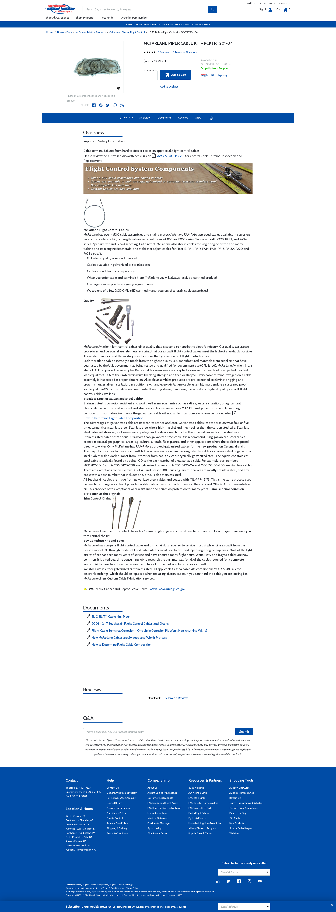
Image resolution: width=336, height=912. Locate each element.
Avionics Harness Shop (241, 792)
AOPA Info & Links (197, 792)
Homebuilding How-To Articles (204, 823)
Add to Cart (177, 75)
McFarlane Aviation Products (91, 32)
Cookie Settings (125, 884)
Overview (144, 117)
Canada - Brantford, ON (78, 845)
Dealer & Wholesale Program (122, 792)
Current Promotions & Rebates (245, 802)
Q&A (198, 117)
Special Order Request (241, 828)
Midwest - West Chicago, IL (80, 828)
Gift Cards (234, 818)
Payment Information (118, 808)
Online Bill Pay (114, 802)
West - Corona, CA (75, 816)
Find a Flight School (198, 813)
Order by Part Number (134, 17)
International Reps (157, 813)
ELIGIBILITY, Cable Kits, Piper (111, 616)
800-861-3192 (93, 791)
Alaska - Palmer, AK (76, 841)
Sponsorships (155, 828)
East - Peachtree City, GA (79, 837)
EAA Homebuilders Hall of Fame (164, 808)
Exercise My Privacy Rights (103, 884)
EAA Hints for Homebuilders (203, 802)
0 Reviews (163, 52)
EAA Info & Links (196, 797)
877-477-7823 (267, 3)
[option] (97, 67)
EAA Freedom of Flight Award (163, 802)
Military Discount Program (202, 828)
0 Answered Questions (185, 52)
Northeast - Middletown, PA (80, 832)
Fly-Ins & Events (197, 818)
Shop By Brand (84, 17)
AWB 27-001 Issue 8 (170, 156)
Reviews (183, 117)
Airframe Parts (64, 32)
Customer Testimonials (160, 797)
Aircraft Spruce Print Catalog (162, 792)
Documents (165, 117)
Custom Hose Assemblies (243, 808)
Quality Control (115, 818)
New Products (236, 823)
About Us (153, 787)
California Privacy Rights (77, 884)
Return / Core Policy (117, 823)
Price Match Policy (116, 813)
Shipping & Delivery (117, 828)
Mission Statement (158, 818)
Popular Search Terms (200, 833)
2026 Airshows (196, 787)
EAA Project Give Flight (200, 808)
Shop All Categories (57, 17)
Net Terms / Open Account (121, 797)
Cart (283, 9)
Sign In (263, 9)
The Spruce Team (157, 833)
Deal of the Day (237, 813)
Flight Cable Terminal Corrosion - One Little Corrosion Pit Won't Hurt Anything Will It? (149, 630)
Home (49, 32)
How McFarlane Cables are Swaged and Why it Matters (129, 637)
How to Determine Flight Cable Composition (113, 418)
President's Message (159, 823)
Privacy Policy (132, 888)
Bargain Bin (235, 797)
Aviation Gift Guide (239, 787)
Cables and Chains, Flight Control (127, 32)
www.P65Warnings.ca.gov (167, 589)
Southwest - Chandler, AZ (79, 820)
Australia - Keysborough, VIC (81, 849)
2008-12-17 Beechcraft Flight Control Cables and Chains (130, 623)
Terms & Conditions (117, 833)
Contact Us (284, 3)
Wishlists (251, 3)
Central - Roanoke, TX (77, 824)
